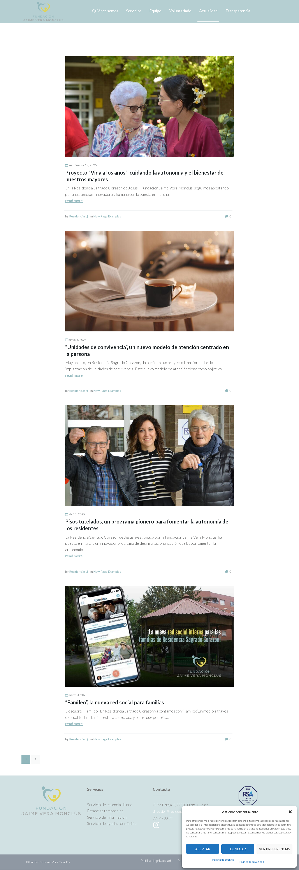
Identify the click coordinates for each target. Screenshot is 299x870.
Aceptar (202, 849)
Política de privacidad (251, 861)
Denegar (238, 849)
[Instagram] (156, 824)
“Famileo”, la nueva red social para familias (114, 702)
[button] (290, 812)
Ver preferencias (274, 849)
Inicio (26, 43)
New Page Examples (107, 216)
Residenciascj (78, 216)
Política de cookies (223, 859)
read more (74, 200)
